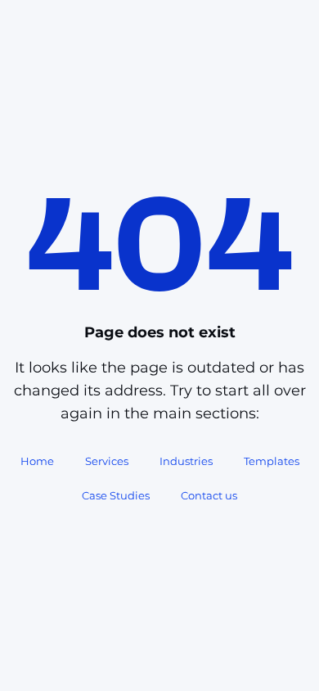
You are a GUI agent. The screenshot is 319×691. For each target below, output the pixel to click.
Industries (186, 460)
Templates (271, 460)
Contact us (209, 495)
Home (37, 460)
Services (106, 460)
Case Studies (116, 495)
